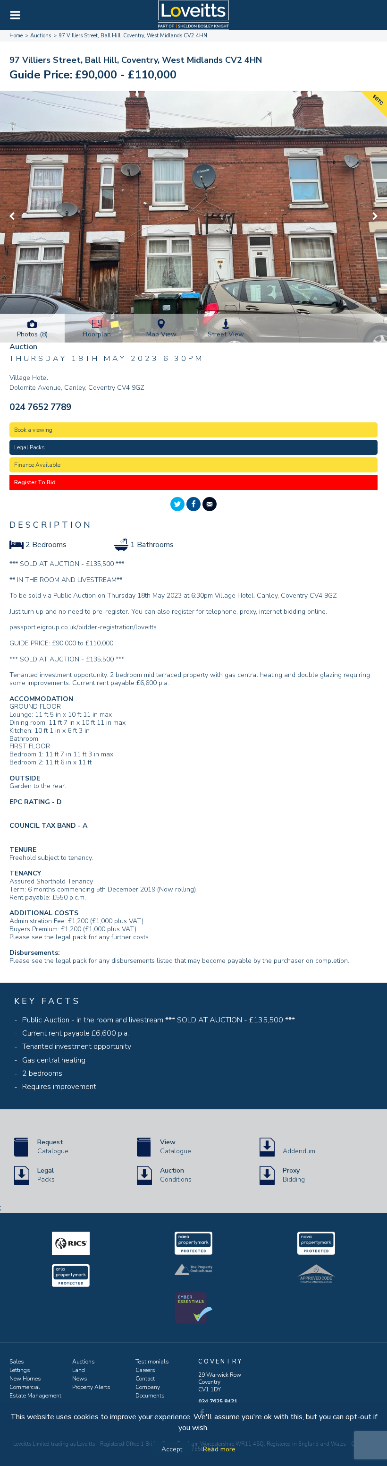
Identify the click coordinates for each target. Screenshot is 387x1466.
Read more (219, 1449)
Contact (145, 1378)
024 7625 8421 (217, 1401)
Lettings (19, 1370)
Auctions (83, 1361)
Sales (16, 1361)
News (79, 1378)
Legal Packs (29, 447)
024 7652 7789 (40, 407)
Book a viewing (33, 430)
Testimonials (152, 1361)
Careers (145, 1370)
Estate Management (35, 1395)
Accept (171, 1449)
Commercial (24, 1387)
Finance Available (37, 465)
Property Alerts (91, 1387)
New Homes (25, 1378)
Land (78, 1370)
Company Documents (150, 1391)
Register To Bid (35, 482)
